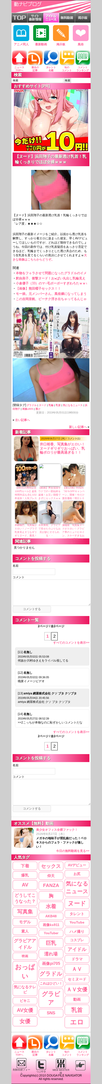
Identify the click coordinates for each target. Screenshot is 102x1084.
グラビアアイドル (25, 944)
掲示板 (60, 44)
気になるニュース (73, 405)
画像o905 (27, 409)
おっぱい (25, 971)
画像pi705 (51, 963)
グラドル (32, 405)
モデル (25, 922)
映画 (25, 956)
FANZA (51, 885)
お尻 (77, 874)
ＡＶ (77, 969)
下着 (25, 865)
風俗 (81, 44)
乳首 (58, 405)
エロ (77, 1022)
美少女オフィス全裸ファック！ (62, 840)
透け (37, 409)
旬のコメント (67, 69)
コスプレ (77, 940)
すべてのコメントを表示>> (71, 642)
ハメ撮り (77, 931)
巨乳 (51, 943)
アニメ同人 (21, 44)
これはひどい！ (51, 983)
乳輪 (51, 405)
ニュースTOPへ (19, 69)
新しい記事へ (78, 427)
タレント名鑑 (51, 69)
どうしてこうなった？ (25, 898)
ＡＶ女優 (77, 989)
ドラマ (77, 959)
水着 (51, 906)
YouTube (77, 922)
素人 (25, 931)
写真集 (25, 912)
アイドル (77, 949)
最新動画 (41, 44)
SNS (51, 1013)
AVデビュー (77, 865)
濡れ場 (51, 953)
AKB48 (51, 916)
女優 (25, 1021)
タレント (77, 914)
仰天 (51, 876)
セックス (51, 866)
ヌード (42, 405)
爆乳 (25, 875)
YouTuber (51, 933)
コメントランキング (82, 69)
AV (25, 884)
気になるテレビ (25, 989)
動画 (77, 999)
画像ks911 (51, 925)
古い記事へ (22, 420)
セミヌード (77, 979)
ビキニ (25, 1001)
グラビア (51, 998)
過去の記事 (35, 69)
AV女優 (25, 1010)
